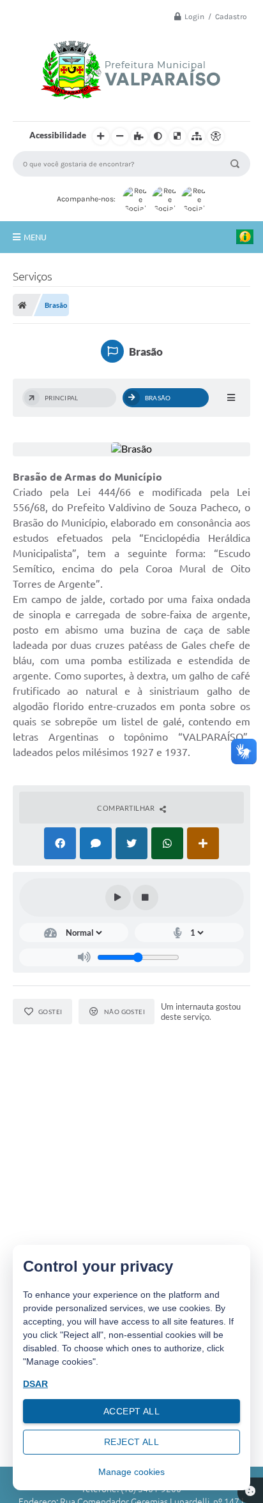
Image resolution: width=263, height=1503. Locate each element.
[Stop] (145, 897)
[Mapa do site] (196, 136)
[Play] (118, 897)
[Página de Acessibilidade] (215, 136)
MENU (35, 237)
